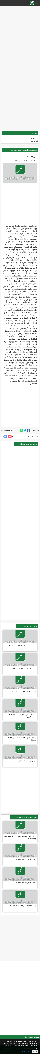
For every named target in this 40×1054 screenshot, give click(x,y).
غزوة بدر (33, 138)
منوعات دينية (26, 150)
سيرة (19, 150)
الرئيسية (34, 150)
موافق (35, 1051)
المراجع (33, 141)
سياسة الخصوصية (25, 1051)
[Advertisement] (20, 26)
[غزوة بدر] (28, 430)
